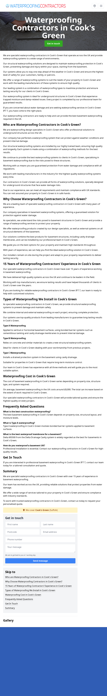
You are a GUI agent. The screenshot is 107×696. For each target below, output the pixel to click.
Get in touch (53, 43)
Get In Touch (11, 603)
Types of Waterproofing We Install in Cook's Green (30, 590)
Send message (40, 560)
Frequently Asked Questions (19, 599)
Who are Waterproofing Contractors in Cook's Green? (31, 577)
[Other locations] (94, 6)
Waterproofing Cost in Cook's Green (23, 594)
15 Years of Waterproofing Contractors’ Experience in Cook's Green (38, 585)
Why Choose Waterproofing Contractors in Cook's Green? (33, 581)
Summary (10, 608)
